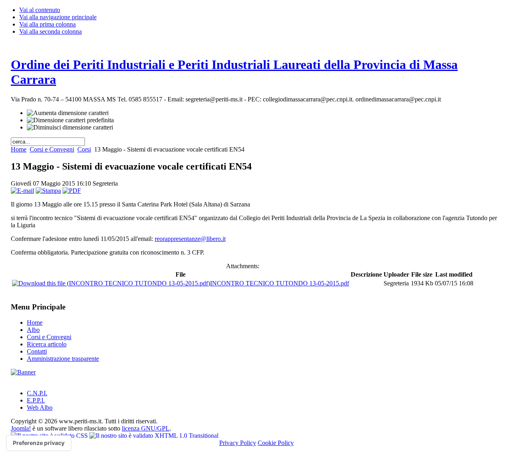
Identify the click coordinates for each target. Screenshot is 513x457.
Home (18, 149)
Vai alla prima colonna (47, 24)
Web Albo (40, 407)
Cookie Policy (276, 442)
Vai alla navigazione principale (58, 17)
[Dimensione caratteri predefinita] (70, 120)
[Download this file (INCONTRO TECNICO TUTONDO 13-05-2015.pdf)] (111, 283)
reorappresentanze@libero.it (190, 238)
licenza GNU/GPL (146, 428)
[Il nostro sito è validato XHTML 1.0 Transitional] (153, 435)
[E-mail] (22, 190)
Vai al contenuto (39, 9)
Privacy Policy (237, 442)
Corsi (84, 149)
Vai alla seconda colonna (50, 31)
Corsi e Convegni (52, 149)
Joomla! (21, 428)
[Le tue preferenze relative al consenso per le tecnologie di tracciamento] (38, 443)
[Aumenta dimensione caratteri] (68, 113)
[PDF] (72, 190)
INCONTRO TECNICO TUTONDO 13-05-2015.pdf (279, 283)
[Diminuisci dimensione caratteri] (70, 127)
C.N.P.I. (37, 393)
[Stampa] (48, 190)
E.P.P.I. (36, 400)
